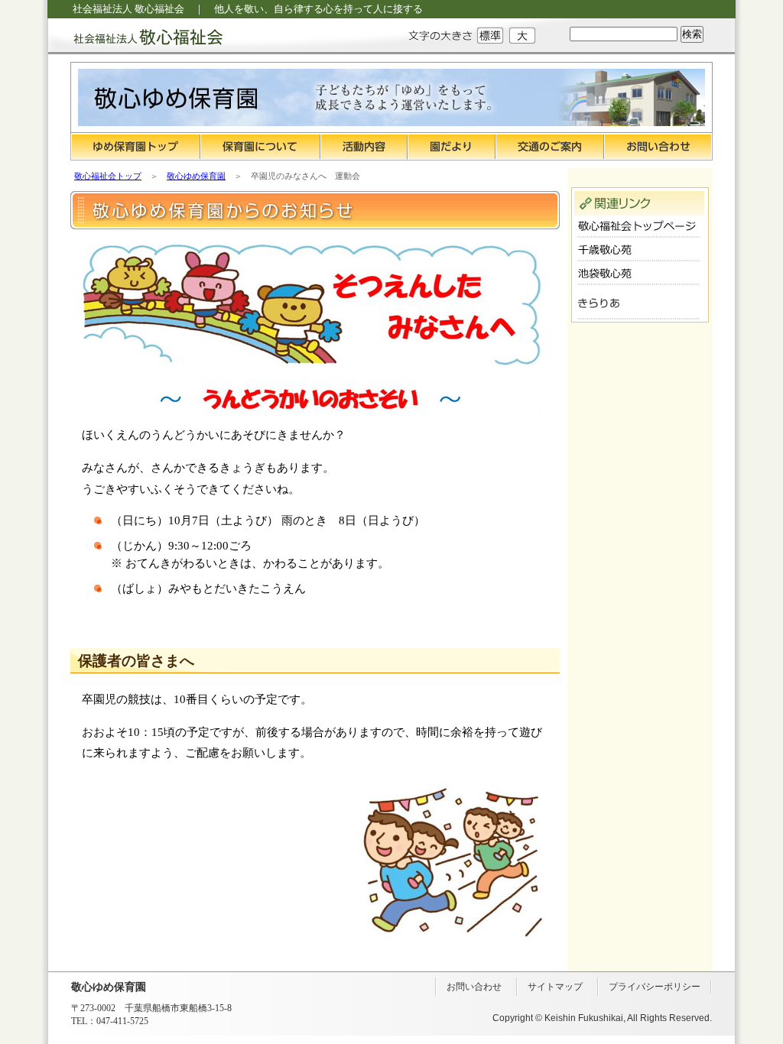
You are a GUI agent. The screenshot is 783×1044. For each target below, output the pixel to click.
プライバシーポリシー (654, 986)
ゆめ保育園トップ (135, 146)
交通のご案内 (549, 146)
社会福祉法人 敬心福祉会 (135, 36)
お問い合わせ (658, 146)
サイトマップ (555, 986)
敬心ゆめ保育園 (196, 175)
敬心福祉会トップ (107, 175)
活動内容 (364, 146)
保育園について (260, 146)
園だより (451, 146)
